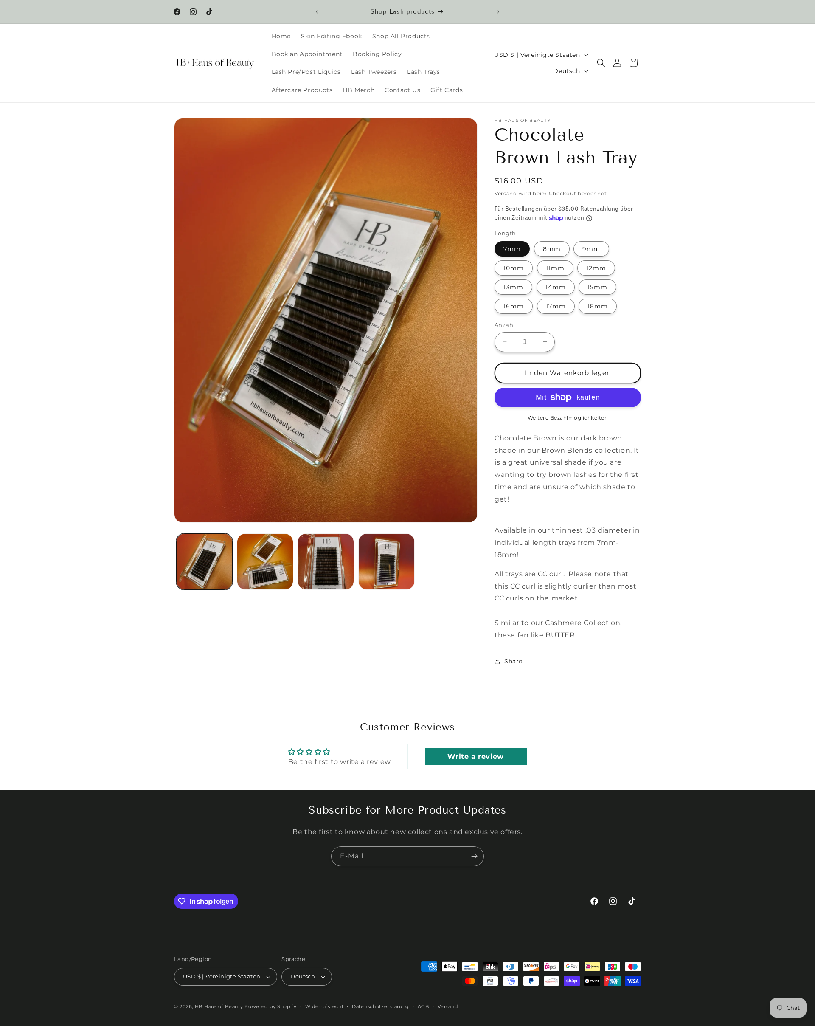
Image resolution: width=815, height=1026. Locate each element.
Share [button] (513, 661)
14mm (555, 287)
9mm (591, 249)
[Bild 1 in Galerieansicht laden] (204, 561)
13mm (513, 287)
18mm (597, 306)
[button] (601, 63)
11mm (555, 268)
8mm (552, 249)
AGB (423, 1006)
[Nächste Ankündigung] (498, 12)
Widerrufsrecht (324, 1006)
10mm (513, 268)
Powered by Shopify (270, 1006)
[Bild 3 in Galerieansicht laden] (326, 561)
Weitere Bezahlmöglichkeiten (568, 417)
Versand (506, 193)
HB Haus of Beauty (219, 1006)
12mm (596, 268)
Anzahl (505, 324)
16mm (513, 306)
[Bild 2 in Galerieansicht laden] (265, 561)
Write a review (475, 757)
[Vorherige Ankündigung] (317, 12)
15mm (597, 287)
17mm (556, 306)
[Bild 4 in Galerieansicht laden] (386, 561)
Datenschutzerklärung (380, 1006)
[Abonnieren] (474, 856)
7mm (512, 249)
